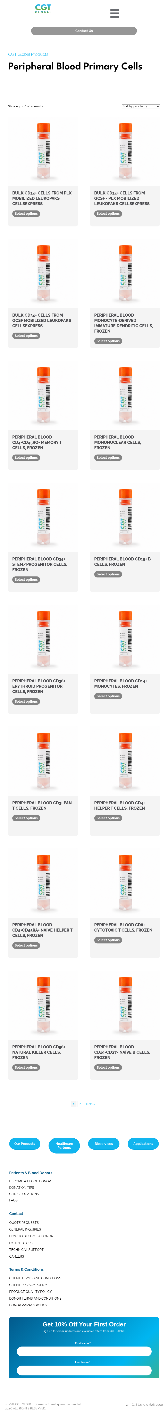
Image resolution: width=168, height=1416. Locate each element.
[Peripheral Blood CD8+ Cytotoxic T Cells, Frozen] (125, 883)
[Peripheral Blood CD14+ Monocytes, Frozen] (125, 639)
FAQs (13, 1200)
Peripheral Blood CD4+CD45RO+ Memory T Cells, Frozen (36, 442)
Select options (26, 214)
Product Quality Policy (30, 1292)
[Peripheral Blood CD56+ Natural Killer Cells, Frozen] (43, 1005)
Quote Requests (24, 1223)
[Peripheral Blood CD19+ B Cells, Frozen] (125, 517)
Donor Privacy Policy (28, 1305)
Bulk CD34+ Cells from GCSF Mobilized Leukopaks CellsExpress (41, 320)
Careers (16, 1256)
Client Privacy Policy (28, 1285)
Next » (90, 1104)
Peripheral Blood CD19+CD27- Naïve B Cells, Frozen (122, 1052)
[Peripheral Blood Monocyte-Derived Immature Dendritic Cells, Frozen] (125, 273)
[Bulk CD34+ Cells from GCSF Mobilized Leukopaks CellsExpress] (43, 273)
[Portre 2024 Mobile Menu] (115, 13)
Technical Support (26, 1250)
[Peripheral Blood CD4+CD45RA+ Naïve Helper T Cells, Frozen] (43, 883)
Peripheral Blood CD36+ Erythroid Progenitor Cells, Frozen (38, 686)
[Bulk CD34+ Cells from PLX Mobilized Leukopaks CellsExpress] (43, 151)
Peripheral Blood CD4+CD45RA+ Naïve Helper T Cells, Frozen (42, 930)
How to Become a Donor (31, 1236)
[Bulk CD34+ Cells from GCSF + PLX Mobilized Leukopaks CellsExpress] (125, 151)
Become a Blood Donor (30, 1181)
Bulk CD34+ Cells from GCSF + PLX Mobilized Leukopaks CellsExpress (122, 198)
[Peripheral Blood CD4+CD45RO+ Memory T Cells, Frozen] (43, 395)
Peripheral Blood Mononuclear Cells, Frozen (117, 442)
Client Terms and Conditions (35, 1278)
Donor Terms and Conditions (35, 1298)
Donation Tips (21, 1188)
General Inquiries (25, 1229)
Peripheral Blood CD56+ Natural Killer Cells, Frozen (38, 1052)
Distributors (21, 1243)
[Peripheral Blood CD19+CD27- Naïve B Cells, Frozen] (125, 1005)
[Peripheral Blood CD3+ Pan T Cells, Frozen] (43, 761)
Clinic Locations (24, 1194)
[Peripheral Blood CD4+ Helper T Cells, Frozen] (125, 761)
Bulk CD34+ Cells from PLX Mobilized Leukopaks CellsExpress (42, 198)
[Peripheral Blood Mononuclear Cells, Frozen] (125, 395)
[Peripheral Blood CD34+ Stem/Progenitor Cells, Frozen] (43, 517)
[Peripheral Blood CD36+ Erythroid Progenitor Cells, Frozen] (43, 639)
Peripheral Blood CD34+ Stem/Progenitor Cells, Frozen (39, 564)
